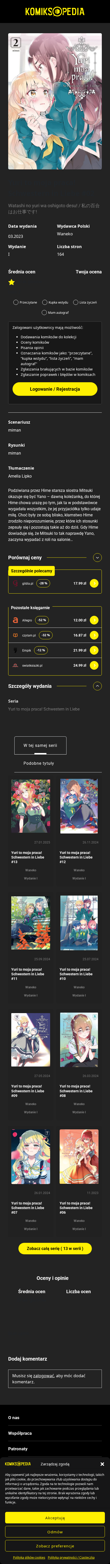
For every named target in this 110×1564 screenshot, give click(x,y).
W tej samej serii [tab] (40, 745)
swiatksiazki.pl (32, 665)
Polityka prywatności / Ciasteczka (71, 1557)
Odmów (55, 1531)
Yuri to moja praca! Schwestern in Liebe (44, 709)
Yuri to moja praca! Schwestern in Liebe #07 (27, 1207)
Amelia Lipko (20, 476)
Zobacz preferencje (55, 1545)
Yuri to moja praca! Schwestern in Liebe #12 (76, 857)
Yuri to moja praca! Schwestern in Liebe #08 (76, 1090)
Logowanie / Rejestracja (55, 389)
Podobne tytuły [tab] (39, 763)
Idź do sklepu (94, 583)
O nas (13, 1417)
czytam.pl (29, 635)
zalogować (43, 1375)
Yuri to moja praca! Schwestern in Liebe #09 (27, 1090)
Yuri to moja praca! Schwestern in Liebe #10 (76, 974)
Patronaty (18, 1448)
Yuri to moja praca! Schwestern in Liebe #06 (76, 1207)
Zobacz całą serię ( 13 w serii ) (55, 1248)
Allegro (27, 620)
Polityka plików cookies (29, 1557)
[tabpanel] (55, 1013)
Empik (26, 650)
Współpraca (20, 1433)
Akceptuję (55, 1517)
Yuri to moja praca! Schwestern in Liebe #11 (27, 974)
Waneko (65, 234)
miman (14, 430)
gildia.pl (27, 583)
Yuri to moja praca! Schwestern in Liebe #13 (27, 857)
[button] (102, 1463)
